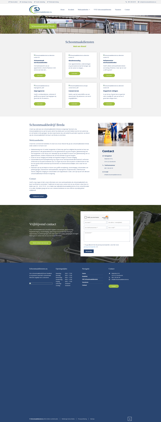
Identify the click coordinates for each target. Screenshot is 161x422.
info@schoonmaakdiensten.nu (148, 2)
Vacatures (85, 282)
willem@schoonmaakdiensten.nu (66, 186)
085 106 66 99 (132, 2)
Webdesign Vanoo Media (68, 419)
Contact (84, 285)
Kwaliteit (84, 276)
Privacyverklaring (82, 419)
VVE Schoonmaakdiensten (90, 279)
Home (116, 25)
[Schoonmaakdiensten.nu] (40, 9)
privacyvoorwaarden (90, 247)
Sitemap (92, 419)
